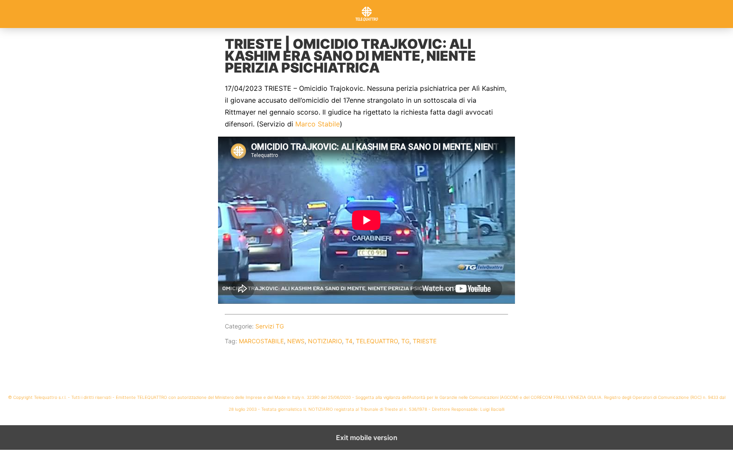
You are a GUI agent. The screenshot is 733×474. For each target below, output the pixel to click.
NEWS (296, 341)
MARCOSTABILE (261, 341)
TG (405, 341)
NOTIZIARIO (325, 341)
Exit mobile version (366, 437)
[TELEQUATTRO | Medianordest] (366, 14)
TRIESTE (424, 341)
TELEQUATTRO (377, 341)
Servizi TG (269, 326)
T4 (349, 341)
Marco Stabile (317, 124)
